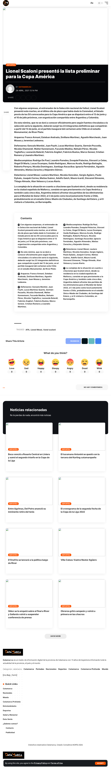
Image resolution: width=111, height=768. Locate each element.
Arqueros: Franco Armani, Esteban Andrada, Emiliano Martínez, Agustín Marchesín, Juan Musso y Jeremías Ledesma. (35, 277)
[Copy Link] (28, 97)
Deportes (11, 65)
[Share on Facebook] (17, 97)
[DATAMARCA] (6, 3)
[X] (64, 686)
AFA (27, 330)
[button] (100, 763)
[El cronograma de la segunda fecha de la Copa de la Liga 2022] (81, 491)
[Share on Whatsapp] (6, 132)
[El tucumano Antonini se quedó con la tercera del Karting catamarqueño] (81, 437)
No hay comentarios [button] (93, 387)
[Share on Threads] (6, 139)
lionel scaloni (49, 330)
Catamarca (29, 669)
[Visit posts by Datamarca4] (10, 88)
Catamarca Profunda (90, 669)
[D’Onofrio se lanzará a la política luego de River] (29, 542)
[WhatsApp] (64, 691)
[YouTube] (68, 686)
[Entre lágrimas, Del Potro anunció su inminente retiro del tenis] (29, 491)
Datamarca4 (25, 87)
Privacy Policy (40, 763)
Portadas (40, 669)
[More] (39, 97)
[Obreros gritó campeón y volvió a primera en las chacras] (81, 593)
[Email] (6, 146)
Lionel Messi (36, 330)
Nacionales (51, 669)
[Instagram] (73, 686)
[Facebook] (60, 686)
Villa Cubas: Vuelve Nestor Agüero (79, 560)
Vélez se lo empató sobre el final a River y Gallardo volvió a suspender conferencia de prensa (28, 614)
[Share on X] (23, 97)
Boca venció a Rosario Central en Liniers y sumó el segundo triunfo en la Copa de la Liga (29, 457)
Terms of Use (57, 763)
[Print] (33, 97)
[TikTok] (60, 691)
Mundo (105, 669)
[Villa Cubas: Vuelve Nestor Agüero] (81, 542)
